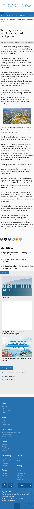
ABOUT (6, 13)
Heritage (4, 447)
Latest (3, 420)
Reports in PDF (6, 424)
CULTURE (24, 13)
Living (19, 466)
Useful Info (20, 479)
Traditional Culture (7, 449)
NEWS (10, 13)
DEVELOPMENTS (17, 13)
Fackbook (4, 485)
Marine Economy (9, 379)
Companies (5, 475)
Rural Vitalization (9, 376)
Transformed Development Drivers (15, 373)
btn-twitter (32, 15)
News (4, 417)
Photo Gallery (6, 410)
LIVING (20, 15)
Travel (19, 456)
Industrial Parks (6, 461)
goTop (17, 506)
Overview (4, 406)
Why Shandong (6, 459)
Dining (19, 461)
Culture (4, 442)
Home (1, 19)
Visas (18, 469)
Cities (3, 408)
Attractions (20, 459)
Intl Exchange (7, 456)
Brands (4, 470)
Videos (4, 412)
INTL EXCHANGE (4, 15)
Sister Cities (5, 465)
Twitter (10, 485)
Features (4, 272)
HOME (2, 13)
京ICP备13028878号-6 (8, 500)
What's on (4, 444)
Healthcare (20, 471)
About (4, 403)
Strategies (4, 473)
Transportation (21, 473)
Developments (10, 19)
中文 (24, 15)
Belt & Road (5, 463)
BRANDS (11, 15)
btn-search (27, 15)
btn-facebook (30, 15)
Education (20, 475)
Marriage (19, 477)
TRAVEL (16, 15)
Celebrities (5, 451)
